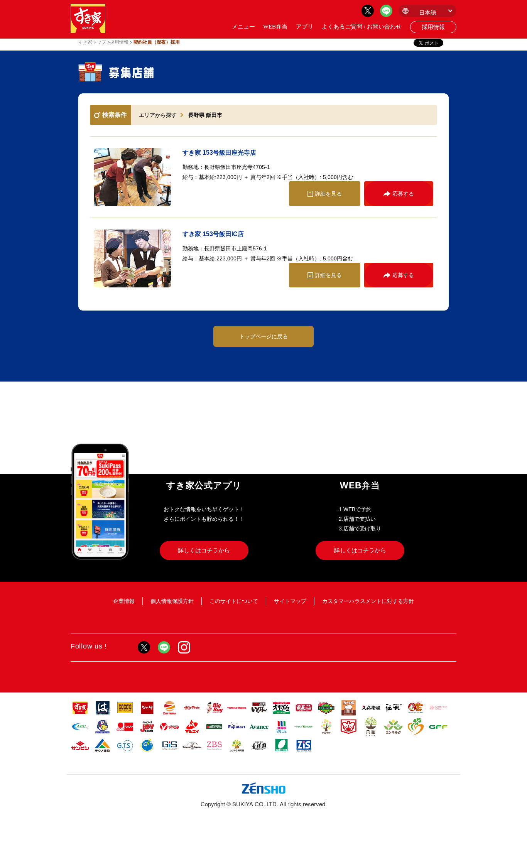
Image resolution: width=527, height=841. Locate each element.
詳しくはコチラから (204, 550)
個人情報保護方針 (172, 601)
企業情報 (124, 601)
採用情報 (433, 27)
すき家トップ (92, 42)
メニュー (243, 27)
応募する (403, 194)
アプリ (304, 27)
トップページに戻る (263, 336)
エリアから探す (158, 115)
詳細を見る (328, 194)
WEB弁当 (275, 27)
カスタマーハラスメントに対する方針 (368, 601)
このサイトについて (233, 601)
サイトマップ (290, 601)
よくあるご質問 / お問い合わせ (362, 27)
